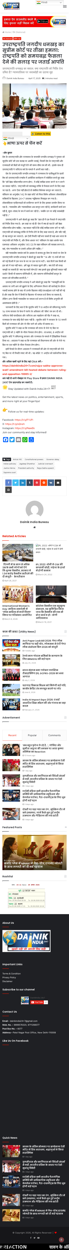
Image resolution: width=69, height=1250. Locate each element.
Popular (32, 735)
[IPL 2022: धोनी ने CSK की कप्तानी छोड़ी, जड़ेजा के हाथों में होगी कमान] (51, 552)
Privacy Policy (9, 977)
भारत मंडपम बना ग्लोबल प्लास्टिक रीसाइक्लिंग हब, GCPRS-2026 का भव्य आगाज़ (43, 673)
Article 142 (17, 459)
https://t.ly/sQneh (15, 424)
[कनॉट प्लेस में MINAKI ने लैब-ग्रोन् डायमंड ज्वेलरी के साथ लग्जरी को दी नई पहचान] (11, 1215)
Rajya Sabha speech (45, 468)
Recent (12, 735)
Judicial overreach (45, 464)
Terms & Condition (11, 973)
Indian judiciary (10, 464)
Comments (54, 735)
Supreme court (10, 472)
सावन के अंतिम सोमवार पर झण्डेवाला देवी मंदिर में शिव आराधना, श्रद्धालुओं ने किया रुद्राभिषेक (43, 763)
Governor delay (52, 459)
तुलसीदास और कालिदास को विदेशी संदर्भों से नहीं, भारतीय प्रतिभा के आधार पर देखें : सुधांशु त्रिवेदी (43, 779)
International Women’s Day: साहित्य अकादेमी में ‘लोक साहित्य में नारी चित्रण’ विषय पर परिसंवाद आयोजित (17, 610)
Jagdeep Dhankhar (27, 464)
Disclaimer (7, 981)
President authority (26, 468)
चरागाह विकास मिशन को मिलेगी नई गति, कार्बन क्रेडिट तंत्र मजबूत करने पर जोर (44, 687)
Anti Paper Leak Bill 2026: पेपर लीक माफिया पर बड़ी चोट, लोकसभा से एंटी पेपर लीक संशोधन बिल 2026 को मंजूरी (44, 644)
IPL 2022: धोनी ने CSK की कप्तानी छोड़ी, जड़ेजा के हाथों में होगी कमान (50, 567)
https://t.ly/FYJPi (24, 419)
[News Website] (11, 6)
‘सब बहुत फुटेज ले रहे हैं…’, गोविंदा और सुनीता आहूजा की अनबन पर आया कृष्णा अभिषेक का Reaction (43, 748)
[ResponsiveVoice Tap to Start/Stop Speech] (12, 134)
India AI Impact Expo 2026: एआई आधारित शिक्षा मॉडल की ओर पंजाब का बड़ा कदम (44, 703)
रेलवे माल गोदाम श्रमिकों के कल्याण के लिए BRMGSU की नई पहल (42, 657)
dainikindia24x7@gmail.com (23, 1021)
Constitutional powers (34, 459)
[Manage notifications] (61, 1239)
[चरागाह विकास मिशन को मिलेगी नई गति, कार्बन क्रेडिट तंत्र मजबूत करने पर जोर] (11, 690)
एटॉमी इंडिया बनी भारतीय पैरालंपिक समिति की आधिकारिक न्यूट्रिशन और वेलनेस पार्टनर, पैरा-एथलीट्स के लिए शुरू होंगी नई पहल (43, 795)
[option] (34, 852)
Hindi (10, 138)
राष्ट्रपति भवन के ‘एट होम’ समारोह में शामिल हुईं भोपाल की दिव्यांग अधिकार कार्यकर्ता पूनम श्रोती (32, 865)
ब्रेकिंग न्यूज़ (17, 39)
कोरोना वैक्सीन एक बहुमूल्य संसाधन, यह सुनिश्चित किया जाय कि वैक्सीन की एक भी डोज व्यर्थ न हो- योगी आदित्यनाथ (50, 612)
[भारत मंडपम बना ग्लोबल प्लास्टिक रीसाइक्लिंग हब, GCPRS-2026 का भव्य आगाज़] (11, 675)
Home (7, 32)
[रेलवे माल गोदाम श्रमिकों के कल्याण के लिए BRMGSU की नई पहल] (11, 660)
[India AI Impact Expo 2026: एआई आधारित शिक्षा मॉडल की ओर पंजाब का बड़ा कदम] (11, 704)
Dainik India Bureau (15, 78)
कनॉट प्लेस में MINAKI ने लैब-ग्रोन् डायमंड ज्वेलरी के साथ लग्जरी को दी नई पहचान (43, 1212)
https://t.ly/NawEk (25, 428)
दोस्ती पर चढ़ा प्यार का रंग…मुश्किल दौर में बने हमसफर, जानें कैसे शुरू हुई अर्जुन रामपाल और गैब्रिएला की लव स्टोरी (43, 812)
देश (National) (19, 32)
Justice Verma (9, 468)
